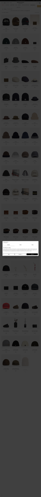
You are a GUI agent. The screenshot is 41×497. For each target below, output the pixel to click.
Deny (9, 254)
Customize (20, 254)
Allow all (32, 254)
